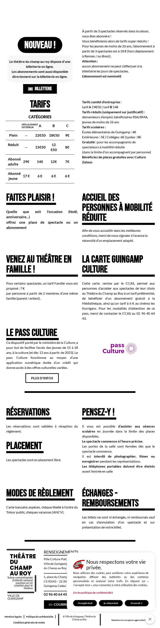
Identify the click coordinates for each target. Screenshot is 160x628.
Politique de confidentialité (39, 616)
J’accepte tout (85, 603)
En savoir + (136, 603)
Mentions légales (13, 616)
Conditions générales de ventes (29, 622)
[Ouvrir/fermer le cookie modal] (150, 619)
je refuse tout (111, 603)
